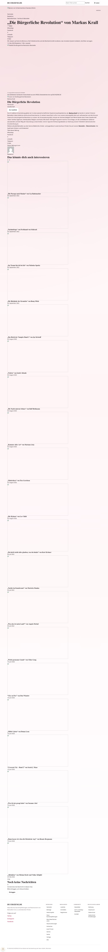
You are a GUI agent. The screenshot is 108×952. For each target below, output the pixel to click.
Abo (48, 940)
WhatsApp (10, 28)
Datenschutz (91, 912)
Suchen (87, 3)
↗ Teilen (9, 26)
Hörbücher (49, 926)
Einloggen (12, 892)
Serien (48, 934)
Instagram (10, 919)
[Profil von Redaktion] (54, 150)
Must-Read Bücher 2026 (52, 920)
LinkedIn (9, 34)
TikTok (9, 916)
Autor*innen (50, 929)
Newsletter (77, 907)
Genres (48, 931)
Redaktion (10, 16)
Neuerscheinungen (52, 923)
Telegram (10, 37)
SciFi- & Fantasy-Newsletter (78, 910)
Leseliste (62, 907)
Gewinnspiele (50, 912)
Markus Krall (73, 113)
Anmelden (63, 910)
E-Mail (9, 39)
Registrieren (63, 912)
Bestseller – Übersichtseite (87, 126)
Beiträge (49, 910)
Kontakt (76, 914)
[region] (54, 519)
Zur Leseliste (13, 110)
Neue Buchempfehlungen (52, 915)
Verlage (49, 937)
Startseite (10, 14)
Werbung (90, 907)
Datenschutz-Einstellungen (92, 915)
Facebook (10, 30)
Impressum (91, 910)
